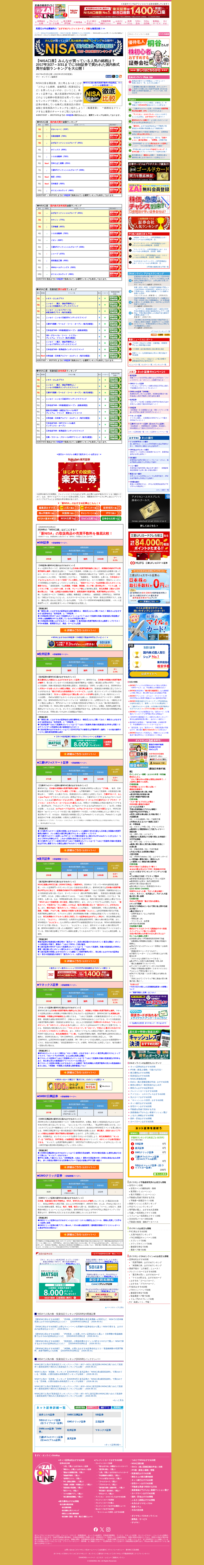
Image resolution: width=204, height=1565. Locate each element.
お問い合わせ (70, 1550)
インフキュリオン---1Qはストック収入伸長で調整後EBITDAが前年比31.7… (149, 360)
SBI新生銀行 (149, 484)
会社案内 (102, 1550)
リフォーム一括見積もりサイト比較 (144, 1216)
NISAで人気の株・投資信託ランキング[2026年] (75, 33)
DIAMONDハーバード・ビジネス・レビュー (95, 1557)
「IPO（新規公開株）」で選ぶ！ (73, 1482)
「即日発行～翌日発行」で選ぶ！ (109, 1491)
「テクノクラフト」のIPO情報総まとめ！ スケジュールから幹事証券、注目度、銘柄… (149, 250)
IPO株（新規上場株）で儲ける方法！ (146, 1070)
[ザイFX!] (165, 22)
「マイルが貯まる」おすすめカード (146, 1278)
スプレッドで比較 (138, 1240)
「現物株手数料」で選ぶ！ (71, 1475)
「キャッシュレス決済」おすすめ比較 (146, 1100)
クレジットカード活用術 (105, 1500)
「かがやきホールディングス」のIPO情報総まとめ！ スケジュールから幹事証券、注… (149, 262)
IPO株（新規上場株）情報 (143, 1470)
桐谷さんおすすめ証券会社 (142, 1088)
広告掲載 (135, 1550)
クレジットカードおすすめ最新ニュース (111, 1506)
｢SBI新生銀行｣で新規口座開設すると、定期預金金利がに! (150, 133)
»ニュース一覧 (134, 365)
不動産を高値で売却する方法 (143, 1109)
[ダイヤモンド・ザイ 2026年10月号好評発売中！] (60, 17)
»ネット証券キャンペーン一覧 (156, 432)
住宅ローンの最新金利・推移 (143, 1188)
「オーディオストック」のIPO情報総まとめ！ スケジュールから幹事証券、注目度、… (149, 244)
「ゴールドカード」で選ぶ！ (108, 1482)
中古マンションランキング (141, 1207)
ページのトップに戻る (115, 1307)
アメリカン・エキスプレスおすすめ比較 (147, 1094)
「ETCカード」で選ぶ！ (106, 1494)
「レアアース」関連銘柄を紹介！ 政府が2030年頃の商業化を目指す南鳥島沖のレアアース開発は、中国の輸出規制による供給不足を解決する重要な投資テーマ (151, 312)
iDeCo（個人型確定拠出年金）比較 (147, 1467)
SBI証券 (99, 1414)
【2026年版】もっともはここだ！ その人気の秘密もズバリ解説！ (150, 145)
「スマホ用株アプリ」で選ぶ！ (72, 1494)
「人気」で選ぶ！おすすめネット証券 (75, 1466)
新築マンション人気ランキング (142, 1203)
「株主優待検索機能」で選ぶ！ (72, 1497)
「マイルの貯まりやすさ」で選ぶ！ (110, 1478)
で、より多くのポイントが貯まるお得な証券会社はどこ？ (150, 121)
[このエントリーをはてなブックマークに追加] (117, 76)
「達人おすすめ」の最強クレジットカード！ (113, 1466)
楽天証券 (71, 1438)
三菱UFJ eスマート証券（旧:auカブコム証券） (148, 426)
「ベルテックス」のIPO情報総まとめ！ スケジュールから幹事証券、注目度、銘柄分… (149, 256)
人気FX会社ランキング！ (142, 1234)
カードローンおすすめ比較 (142, 1121)
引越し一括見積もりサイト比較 (142, 1213)
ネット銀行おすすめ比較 (141, 1103)
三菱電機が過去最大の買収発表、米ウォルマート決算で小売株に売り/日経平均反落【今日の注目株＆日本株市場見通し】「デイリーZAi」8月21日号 (149, 90)
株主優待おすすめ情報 (140, 1073)
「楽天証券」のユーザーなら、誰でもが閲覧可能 (149, 139)
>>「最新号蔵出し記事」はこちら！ (142, 992)
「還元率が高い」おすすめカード (145, 1274)
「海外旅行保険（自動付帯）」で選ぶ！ (111, 1488)
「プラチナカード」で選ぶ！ (108, 1485)
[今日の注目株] (147, 22)
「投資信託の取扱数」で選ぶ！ (72, 1488)
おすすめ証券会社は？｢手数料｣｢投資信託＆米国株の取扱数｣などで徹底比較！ (149, 127)
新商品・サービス (139, 1519)
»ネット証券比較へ (112, 1445)
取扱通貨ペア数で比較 (140, 1296)
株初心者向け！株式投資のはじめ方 (145, 1085)
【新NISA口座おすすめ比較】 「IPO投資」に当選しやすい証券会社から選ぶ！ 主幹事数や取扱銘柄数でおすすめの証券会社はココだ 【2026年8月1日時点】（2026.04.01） (79, 1335)
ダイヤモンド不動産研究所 (123, 1554)
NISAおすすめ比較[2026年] (49, 33)
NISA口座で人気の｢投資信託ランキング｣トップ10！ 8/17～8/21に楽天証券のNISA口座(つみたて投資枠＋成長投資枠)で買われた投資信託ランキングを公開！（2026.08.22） (79, 1365)
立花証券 (99, 1421)
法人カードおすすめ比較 (141, 1097)
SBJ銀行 (149, 460)
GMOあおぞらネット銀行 (149, 452)
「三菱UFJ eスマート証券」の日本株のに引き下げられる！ (150, 110)
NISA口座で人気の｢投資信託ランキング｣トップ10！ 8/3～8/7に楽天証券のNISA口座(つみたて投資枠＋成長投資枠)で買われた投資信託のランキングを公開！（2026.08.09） (78, 1395)
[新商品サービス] (156, 22)
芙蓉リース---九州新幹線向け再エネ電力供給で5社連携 (149, 354)
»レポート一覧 (146, 365)
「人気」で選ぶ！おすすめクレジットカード (113, 1472)
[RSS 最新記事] (120, 76)
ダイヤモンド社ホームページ (87, 1550)
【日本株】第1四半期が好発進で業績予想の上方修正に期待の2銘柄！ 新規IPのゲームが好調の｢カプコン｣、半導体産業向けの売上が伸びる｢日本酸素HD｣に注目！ (151, 323)
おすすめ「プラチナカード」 (143, 1284)
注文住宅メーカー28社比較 (141, 1219)
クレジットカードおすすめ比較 (144, 1091)
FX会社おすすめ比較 (138, 1287)
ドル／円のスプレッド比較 (142, 1299)
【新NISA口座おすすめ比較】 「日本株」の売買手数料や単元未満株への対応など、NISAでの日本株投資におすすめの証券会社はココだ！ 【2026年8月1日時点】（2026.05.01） (79, 1320)
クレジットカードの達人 (105, 1503)
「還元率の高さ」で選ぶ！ (107, 1469)
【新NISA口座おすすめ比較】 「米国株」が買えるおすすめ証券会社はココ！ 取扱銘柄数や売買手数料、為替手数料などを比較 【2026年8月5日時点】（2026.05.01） (79, 1349)
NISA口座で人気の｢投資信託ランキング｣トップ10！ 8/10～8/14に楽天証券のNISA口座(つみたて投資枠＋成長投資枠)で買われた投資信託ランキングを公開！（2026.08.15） (79, 1387)
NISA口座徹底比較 (138, 1079)
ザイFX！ (136, 1522)
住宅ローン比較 (136, 1185)
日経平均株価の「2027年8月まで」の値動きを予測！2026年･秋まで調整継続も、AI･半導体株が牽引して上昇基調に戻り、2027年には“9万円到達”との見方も (151, 301)
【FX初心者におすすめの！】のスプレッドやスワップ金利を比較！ (150, 150)
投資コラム (136, 1507)
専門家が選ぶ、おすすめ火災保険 (143, 1210)
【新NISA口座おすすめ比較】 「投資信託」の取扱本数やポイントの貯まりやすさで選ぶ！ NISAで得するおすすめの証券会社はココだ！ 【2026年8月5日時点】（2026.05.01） (79, 1342)
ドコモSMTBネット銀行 (149, 444)
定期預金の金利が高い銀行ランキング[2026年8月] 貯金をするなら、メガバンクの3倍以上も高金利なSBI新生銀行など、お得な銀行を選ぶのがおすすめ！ (151, 279)
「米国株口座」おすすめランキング (146, 1265)
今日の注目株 (137, 1510)
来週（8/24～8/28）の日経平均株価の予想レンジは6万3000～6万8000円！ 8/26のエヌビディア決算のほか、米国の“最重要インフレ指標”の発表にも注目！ (151, 290)
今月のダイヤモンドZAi (142, 1503)
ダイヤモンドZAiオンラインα (144, 1516)
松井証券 (71, 1430)
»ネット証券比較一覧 (136, 432)
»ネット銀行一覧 (162, 490)
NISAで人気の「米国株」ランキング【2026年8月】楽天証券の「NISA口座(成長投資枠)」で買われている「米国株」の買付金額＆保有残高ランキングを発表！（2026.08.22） (78, 1373)
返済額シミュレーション (141, 1191)
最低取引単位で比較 (139, 1247)
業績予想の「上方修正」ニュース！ (144, 1268)
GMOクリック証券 (76, 1421)
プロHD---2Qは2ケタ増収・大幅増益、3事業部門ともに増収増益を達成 (149, 344)
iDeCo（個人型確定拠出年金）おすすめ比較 (149, 1082)
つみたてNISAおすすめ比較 (144, 1460)
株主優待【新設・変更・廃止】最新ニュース (77, 1517)
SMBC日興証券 (75, 1414)
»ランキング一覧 (160, 365)
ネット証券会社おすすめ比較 (143, 1067)
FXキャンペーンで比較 (141, 1290)
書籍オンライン (119, 1557)
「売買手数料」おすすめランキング (146, 1262)
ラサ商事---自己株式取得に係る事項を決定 (148, 349)
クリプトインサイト (142, 1554)
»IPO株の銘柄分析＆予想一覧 (158, 267)
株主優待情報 (66, 1507)
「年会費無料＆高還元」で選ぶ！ (109, 1475)
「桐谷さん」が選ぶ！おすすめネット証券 (76, 1469)
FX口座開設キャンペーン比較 (143, 1237)
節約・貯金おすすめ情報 (141, 1118)
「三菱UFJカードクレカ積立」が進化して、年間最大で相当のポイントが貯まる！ (149, 104)
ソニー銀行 (149, 468)
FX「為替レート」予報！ (140, 1302)
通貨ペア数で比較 (138, 1250)
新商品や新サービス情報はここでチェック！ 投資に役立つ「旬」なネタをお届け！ (149, 82)
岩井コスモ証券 (47, 1414)
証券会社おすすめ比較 (139, 1259)
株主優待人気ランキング (70, 1510)
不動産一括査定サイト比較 (142, 1200)
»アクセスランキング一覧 (160, 331)
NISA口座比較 (138, 1463)
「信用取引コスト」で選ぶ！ (72, 1478)
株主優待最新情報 (66, 1504)
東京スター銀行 (149, 476)
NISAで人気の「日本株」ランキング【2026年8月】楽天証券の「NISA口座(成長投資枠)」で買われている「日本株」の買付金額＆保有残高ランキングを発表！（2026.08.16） (78, 1380)
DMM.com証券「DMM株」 (149, 394)
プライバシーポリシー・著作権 (119, 1550)
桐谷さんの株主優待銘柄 (70, 1514)
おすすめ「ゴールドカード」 (143, 1281)
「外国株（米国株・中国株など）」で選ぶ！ (77, 1485)
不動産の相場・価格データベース (143, 1222)
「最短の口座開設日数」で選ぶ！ (73, 1472)
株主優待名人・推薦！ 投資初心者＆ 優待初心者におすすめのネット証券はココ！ (149, 156)
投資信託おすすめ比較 (140, 1076)
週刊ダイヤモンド (105, 1554)
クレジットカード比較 (104, 1463)
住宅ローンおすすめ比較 (141, 1106)
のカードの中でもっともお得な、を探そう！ (149, 115)
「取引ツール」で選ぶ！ (70, 1491)
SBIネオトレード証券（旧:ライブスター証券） (149, 1166)
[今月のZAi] (138, 22)
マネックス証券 (103, 1430)
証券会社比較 (65, 1463)
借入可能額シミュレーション (143, 1194)
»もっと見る (118, 1400)
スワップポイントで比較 (141, 1244)
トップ (37, 33)
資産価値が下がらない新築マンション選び (148, 1112)
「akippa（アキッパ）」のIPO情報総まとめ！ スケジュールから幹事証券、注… (149, 238)
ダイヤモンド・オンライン (87, 1554)
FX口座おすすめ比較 (138, 1231)
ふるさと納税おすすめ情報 (142, 1115)
